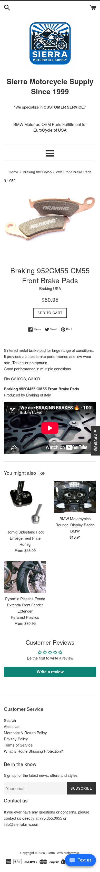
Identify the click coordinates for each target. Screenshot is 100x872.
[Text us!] (80, 861)
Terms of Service (18, 745)
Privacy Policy (16, 738)
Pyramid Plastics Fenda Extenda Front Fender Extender (25, 605)
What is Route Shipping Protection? (33, 751)
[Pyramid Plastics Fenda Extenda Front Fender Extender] (25, 577)
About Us (11, 726)
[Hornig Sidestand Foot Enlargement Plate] (25, 503)
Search (10, 720)
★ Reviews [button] (95, 441)
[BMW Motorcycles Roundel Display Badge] (75, 497)
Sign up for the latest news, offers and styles (41, 775)
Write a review (50, 672)
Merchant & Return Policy (25, 732)
